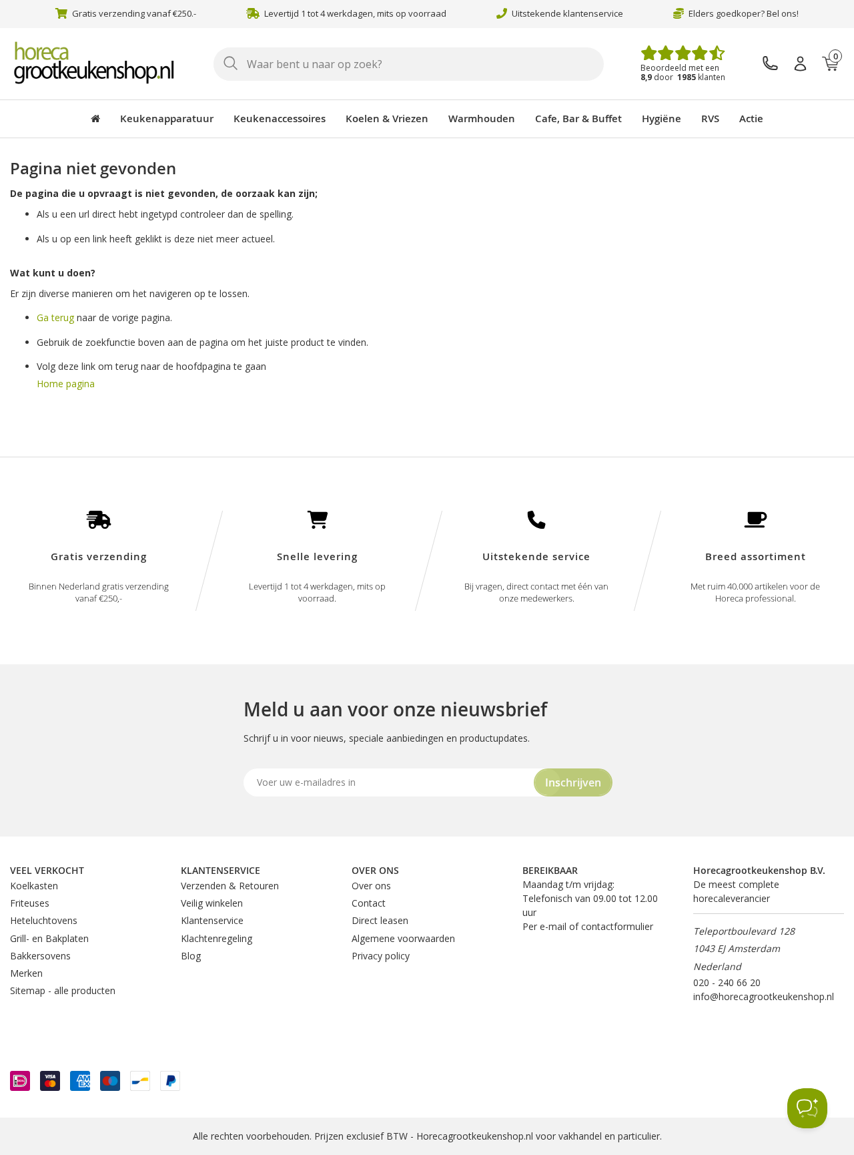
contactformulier (617, 926)
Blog (191, 955)
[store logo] (100, 63)
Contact (369, 903)
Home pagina (66, 383)
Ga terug (55, 317)
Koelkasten (34, 885)
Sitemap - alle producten (62, 990)
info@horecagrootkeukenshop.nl (763, 996)
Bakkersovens (40, 955)
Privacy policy (381, 955)
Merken (26, 973)
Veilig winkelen (212, 903)
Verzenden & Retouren (230, 885)
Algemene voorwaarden (403, 938)
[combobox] (409, 64)
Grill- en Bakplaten (49, 938)
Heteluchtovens (43, 920)
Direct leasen (380, 920)
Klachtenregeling (216, 938)
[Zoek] (230, 64)
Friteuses (29, 903)
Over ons (371, 885)
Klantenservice (212, 920)
